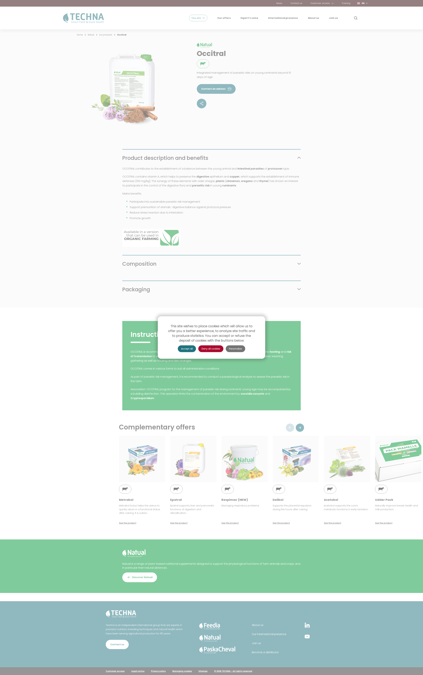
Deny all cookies (211, 348)
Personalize (235, 348)
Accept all (187, 348)
